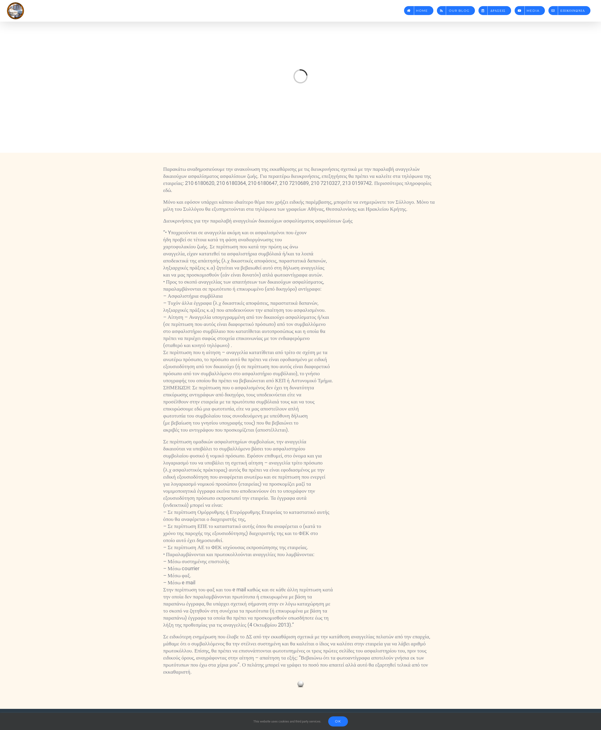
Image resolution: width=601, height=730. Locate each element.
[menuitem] (418, 9)
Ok (338, 721)
